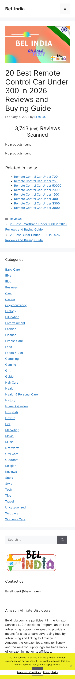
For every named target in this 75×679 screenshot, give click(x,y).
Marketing (12, 430)
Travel (9, 501)
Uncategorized (15, 507)
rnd (34, 128)
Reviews (16, 219)
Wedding (11, 513)
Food (8, 347)
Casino (10, 299)
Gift (7, 370)
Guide (9, 376)
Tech (8, 489)
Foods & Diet (14, 353)
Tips (8, 495)
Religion (10, 466)
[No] (70, 666)
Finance (10, 335)
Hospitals (11, 412)
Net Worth (12, 448)
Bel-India (15, 8)
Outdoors (11, 460)
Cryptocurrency (16, 305)
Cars (8, 293)
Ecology (10, 311)
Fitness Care (14, 341)
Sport (9, 477)
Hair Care (11, 382)
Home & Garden (16, 406)
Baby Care (12, 269)
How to (10, 418)
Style (8, 483)
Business (11, 287)
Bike (8, 275)
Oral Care (11, 454)
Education (12, 317)
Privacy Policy (50, 672)
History (10, 400)
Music (9, 442)
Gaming (10, 364)
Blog (8, 281)
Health (9, 388)
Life (7, 424)
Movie (9, 436)
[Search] (62, 540)
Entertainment (15, 323)
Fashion (10, 329)
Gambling (12, 358)
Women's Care (15, 519)
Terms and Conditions (29, 672)
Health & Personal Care (21, 394)
